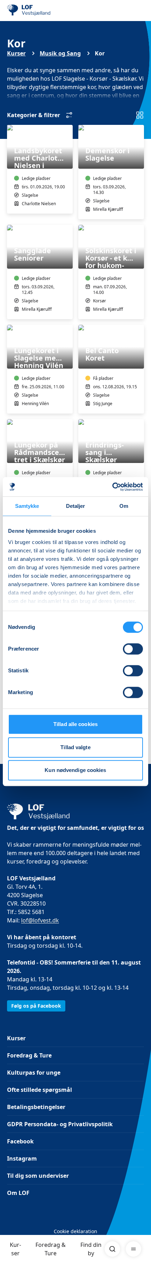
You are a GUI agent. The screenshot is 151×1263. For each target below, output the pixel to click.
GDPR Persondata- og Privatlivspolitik (60, 1124)
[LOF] (42, 10)
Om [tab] (123, 506)
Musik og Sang (60, 53)
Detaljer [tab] (75, 506)
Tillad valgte (75, 747)
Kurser (15, 1249)
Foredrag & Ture (50, 1249)
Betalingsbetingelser (36, 1107)
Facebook (20, 1141)
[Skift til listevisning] (140, 115)
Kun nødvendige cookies (75, 770)
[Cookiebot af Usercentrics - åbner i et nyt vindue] (112, 486)
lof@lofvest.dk (40, 920)
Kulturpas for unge (33, 1072)
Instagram (22, 1158)
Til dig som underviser (38, 1176)
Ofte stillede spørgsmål (39, 1090)
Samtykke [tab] (27, 506)
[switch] (133, 648)
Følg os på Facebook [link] (36, 1005)
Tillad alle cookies (75, 724)
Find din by (90, 1249)
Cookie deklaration (75, 1231)
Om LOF (18, 1193)
